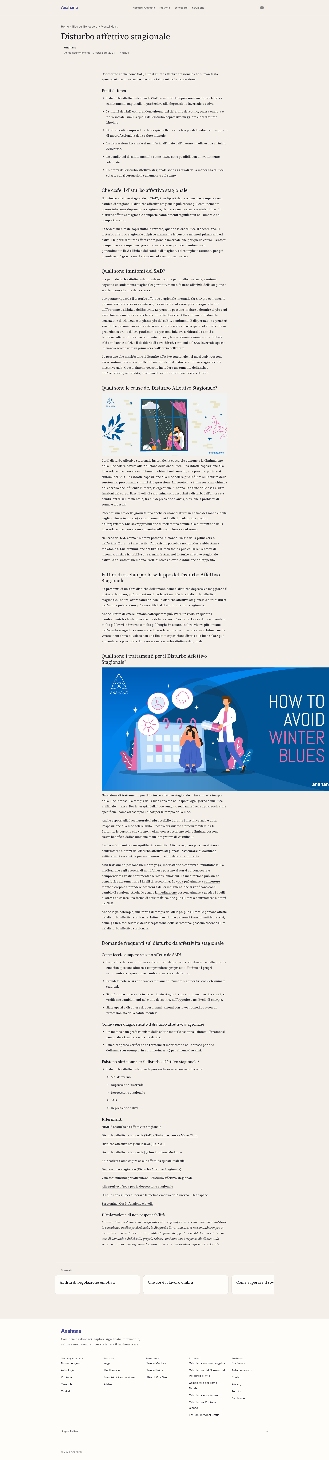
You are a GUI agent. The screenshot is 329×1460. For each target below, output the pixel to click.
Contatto (238, 1377)
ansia (120, 554)
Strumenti (198, 7)
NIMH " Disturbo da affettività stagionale (131, 1126)
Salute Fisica (154, 1370)
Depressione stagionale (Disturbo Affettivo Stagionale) (141, 1169)
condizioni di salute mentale (122, 499)
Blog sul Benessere (84, 26)
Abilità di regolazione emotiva (87, 1282)
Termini (236, 1391)
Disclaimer (238, 1398)
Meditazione (112, 1370)
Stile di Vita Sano (157, 1377)
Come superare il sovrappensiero (266, 1282)
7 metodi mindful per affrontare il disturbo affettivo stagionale (147, 1178)
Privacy (236, 1384)
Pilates (108, 1384)
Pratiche (165, 7)
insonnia (177, 373)
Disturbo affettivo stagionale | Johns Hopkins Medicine (142, 1152)
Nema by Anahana (144, 7)
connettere (212, 881)
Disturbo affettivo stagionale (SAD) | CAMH (133, 1144)
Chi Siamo (238, 1363)
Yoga (107, 1363)
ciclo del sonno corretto (181, 856)
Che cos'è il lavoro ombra (170, 1282)
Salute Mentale (156, 1363)
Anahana (69, 7)
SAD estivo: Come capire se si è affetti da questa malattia (143, 1160)
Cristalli (65, 1391)
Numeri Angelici (71, 1363)
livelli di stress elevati (163, 560)
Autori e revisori (242, 1370)
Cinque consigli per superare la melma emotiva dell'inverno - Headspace (155, 1195)
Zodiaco (66, 1377)
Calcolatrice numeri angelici (207, 1363)
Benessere (181, 7)
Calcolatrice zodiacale (203, 1395)
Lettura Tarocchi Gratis (204, 1415)
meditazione (167, 892)
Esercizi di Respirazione (119, 1377)
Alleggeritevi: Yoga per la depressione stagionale (137, 1186)
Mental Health (110, 26)
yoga (179, 881)
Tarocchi (66, 1384)
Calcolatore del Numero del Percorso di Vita (207, 1373)
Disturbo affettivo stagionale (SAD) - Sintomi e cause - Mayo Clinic (150, 1135)
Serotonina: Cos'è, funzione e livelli (127, 1203)
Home (65, 26)
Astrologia (67, 1370)
